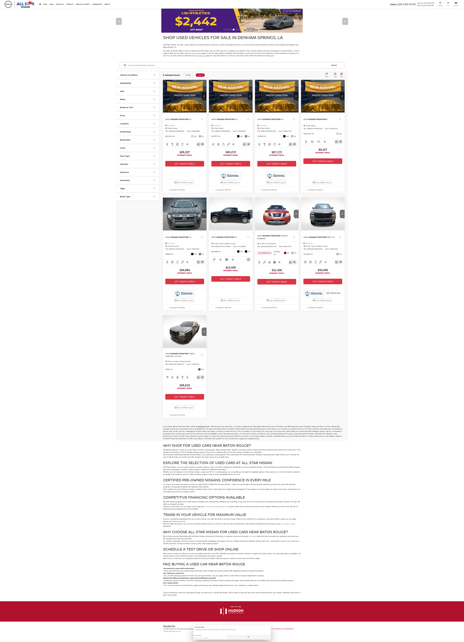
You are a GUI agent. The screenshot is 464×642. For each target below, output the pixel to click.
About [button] (107, 4)
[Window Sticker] (202, 144)
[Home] (40, 4)
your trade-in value (287, 524)
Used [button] (51, 4)
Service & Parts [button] (83, 4)
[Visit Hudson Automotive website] (232, 611)
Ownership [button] (97, 4)
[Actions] (202, 119)
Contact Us (201, 56)
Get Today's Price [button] (184, 163)
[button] (204, 96)
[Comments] (198, 144)
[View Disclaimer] (187, 144)
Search (334, 65)
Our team (252, 536)
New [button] (45, 4)
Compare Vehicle (177, 189)
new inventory (196, 53)
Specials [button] (60, 4)
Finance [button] (69, 4)
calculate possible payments (216, 506)
